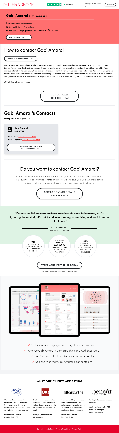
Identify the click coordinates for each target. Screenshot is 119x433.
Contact (40, 429)
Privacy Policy (77, 429)
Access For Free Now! (27, 136)
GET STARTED (110, 4)
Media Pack (49, 429)
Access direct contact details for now (31, 147)
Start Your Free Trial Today (59, 265)
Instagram (54, 30)
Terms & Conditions (63, 429)
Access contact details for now (59, 193)
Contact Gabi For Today (21, 58)
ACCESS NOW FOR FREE (19, 37)
